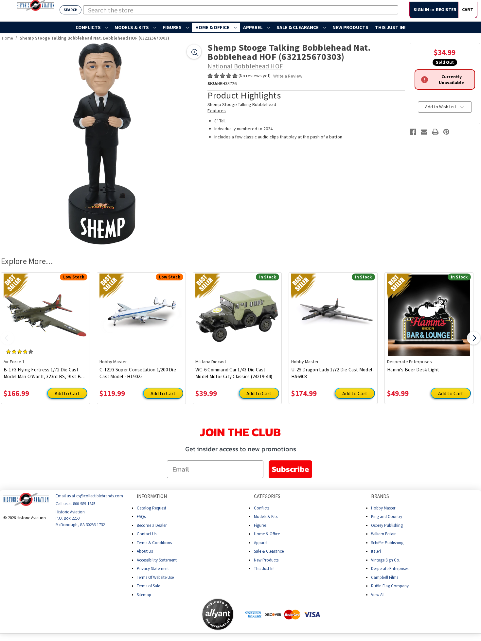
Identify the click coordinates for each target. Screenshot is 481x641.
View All (377, 594)
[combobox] (240, 9)
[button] (175, 614)
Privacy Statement (153, 568)
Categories (267, 496)
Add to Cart (67, 393)
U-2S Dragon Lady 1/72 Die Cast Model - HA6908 (333, 373)
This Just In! (390, 27)
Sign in (421, 9)
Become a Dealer (152, 525)
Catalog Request (151, 507)
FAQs (141, 516)
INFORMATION (152, 496)
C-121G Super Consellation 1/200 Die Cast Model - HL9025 (137, 373)
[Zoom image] (194, 52)
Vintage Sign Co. (385, 559)
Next (473, 338)
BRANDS (380, 496)
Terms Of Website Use (155, 577)
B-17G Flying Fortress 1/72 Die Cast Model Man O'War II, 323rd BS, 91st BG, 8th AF (44, 373)
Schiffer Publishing (387, 542)
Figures (173, 27)
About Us (145, 551)
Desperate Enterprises (389, 568)
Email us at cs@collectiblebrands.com (89, 496)
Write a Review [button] (287, 76)
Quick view (45, 310)
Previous (7, 338)
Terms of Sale (148, 586)
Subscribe (290, 469)
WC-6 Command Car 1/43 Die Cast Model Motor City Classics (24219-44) (233, 373)
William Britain (384, 534)
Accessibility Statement (157, 559)
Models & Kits (132, 27)
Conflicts (89, 27)
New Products (350, 27)
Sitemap (144, 594)
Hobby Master (383, 507)
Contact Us (146, 534)
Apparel (253, 27)
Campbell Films (384, 577)
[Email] (424, 131)
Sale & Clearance (298, 27)
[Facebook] (413, 131)
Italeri (376, 551)
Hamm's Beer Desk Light (413, 369)
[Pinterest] (446, 131)
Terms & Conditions (154, 542)
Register (446, 9)
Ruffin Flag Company (390, 586)
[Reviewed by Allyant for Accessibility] (217, 614)
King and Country (386, 516)
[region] (102, 144)
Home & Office (212, 27)
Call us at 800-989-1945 (75, 504)
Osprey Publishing (387, 525)
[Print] (435, 131)
